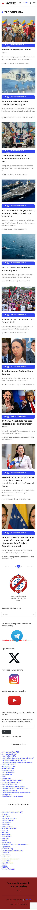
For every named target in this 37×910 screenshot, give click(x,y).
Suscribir (6, 732)
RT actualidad (6, 861)
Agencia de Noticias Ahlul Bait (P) (12, 812)
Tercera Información (8, 869)
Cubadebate (6, 824)
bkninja (28, 900)
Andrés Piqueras (10, 281)
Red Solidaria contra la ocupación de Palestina (16, 792)
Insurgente (5, 832)
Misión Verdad (6, 842)
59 (28, 566)
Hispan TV (5, 830)
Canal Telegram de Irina (9, 818)
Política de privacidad (18, 904)
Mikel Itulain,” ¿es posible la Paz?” (12, 780)
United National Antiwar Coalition (12, 797)
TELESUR (5, 867)
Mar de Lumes (6, 778)
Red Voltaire (5, 857)
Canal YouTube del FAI (9, 756)
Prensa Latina (6, 855)
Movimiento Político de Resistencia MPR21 (15, 844)
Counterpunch (6, 822)
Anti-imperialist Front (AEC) (10, 752)
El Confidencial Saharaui (9, 828)
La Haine (4, 840)
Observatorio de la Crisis (9, 784)
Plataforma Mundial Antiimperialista (13, 786)
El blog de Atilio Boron (9, 766)
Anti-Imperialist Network (9, 754)
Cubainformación (7, 826)
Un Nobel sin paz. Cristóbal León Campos (17, 372)
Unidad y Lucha (6, 795)
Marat (3, 776)
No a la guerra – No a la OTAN (11, 782)
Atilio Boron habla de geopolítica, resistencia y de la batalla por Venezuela (18, 213)
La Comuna (5, 838)
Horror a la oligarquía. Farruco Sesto (16, 51)
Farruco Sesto (9, 63)
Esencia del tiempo (8, 770)
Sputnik (4, 865)
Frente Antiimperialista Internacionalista (19, 437)
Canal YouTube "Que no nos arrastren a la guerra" (18, 758)
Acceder (25, 2)
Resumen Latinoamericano (10, 859)
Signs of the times (7, 863)
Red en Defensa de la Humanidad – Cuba (15, 788)
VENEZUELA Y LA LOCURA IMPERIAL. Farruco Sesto (18, 321)
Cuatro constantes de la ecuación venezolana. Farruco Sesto (16, 158)
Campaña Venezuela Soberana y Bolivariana (14, 45)
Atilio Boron (8, 229)
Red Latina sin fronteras (9, 790)
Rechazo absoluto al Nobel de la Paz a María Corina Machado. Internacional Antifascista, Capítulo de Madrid (18, 542)
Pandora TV (5, 853)
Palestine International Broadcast (12, 851)
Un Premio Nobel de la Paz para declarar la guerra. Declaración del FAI (17, 424)
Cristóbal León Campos (12, 117)
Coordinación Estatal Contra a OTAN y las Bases (17, 762)
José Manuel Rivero (11, 499)
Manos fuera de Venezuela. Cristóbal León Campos (15, 103)
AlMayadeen (6, 816)
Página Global (6, 847)
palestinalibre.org (7, 849)
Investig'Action (6, 834)
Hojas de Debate (7, 774)
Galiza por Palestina (8, 772)
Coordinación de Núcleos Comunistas (14, 760)
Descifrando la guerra (9, 764)
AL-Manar (5, 814)
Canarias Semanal (7, 820)
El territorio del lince (8, 768)
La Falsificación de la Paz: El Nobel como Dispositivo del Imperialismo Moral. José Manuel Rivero (18, 482)
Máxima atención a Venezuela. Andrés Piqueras (17, 269)
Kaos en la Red (6, 836)
